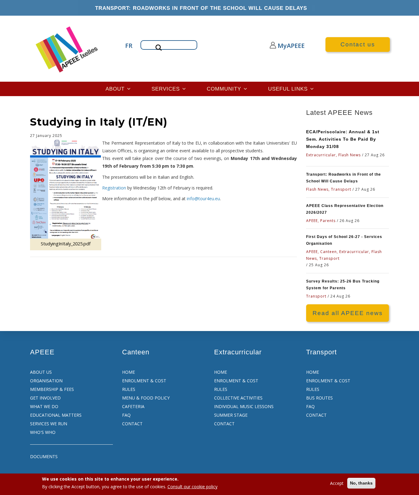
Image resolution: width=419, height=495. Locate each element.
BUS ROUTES (319, 398)
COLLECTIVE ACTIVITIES (238, 398)
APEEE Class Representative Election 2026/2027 (344, 209)
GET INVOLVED (45, 398)
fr (128, 45)
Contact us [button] (357, 44)
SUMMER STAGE (231, 415)
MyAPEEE (285, 45)
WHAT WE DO (44, 406)
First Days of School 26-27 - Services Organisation (344, 240)
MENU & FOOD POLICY (146, 398)
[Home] (67, 48)
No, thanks (361, 483)
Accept (337, 483)
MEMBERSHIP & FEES (52, 389)
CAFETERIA (133, 406)
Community (225, 89)
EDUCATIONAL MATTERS (56, 415)
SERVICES (167, 89)
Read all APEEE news (348, 313)
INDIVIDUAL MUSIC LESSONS (244, 406)
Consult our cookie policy (192, 486)
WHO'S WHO (43, 432)
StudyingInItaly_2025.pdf (65, 243)
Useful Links (288, 89)
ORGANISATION (46, 381)
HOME (128, 372)
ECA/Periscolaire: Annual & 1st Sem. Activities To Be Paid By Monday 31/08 (342, 139)
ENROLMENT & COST (144, 381)
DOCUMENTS (44, 456)
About (116, 89)
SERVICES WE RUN (48, 424)
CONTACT (132, 424)
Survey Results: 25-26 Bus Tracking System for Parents (342, 284)
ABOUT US (41, 372)
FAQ (126, 415)
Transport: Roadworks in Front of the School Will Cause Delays (201, 8)
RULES (128, 389)
